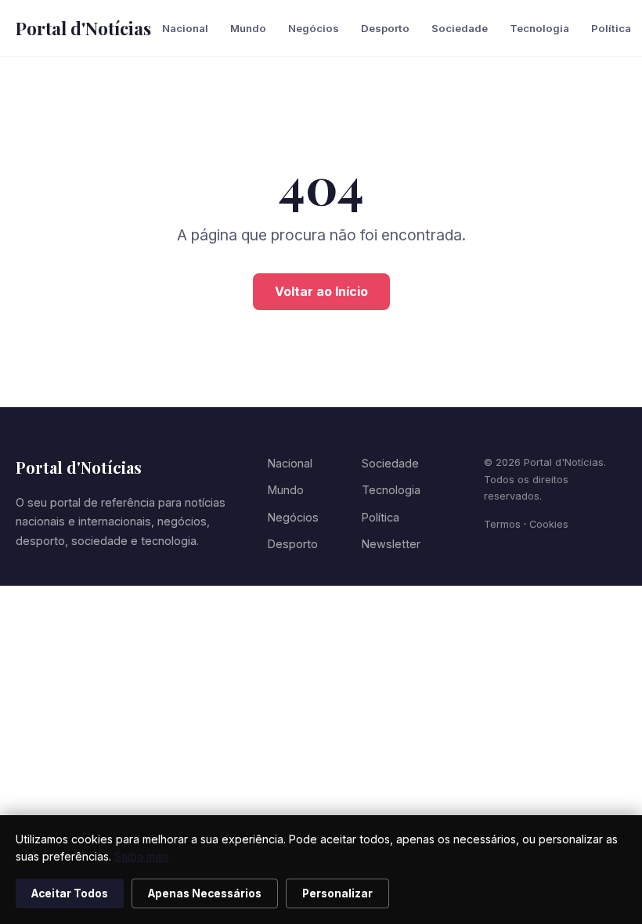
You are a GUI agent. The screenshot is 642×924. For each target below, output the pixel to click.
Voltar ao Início (321, 291)
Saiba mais (141, 856)
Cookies (548, 524)
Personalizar (337, 893)
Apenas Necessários (204, 893)
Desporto (385, 28)
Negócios (313, 28)
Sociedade (459, 28)
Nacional (185, 28)
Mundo (248, 28)
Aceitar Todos (69, 893)
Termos (502, 524)
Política (611, 28)
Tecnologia (539, 28)
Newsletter (391, 543)
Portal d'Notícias (83, 28)
